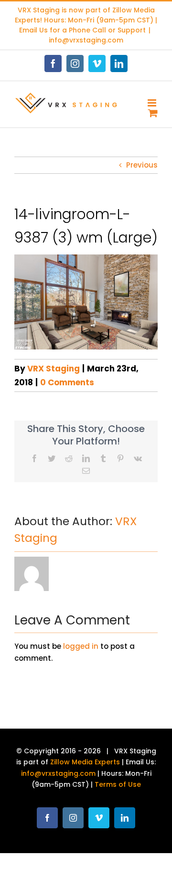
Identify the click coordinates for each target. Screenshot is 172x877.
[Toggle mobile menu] (153, 103)
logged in (80, 646)
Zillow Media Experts (85, 762)
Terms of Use (118, 784)
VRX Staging (53, 368)
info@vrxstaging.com (86, 40)
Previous (142, 165)
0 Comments (67, 382)
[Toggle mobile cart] (153, 113)
